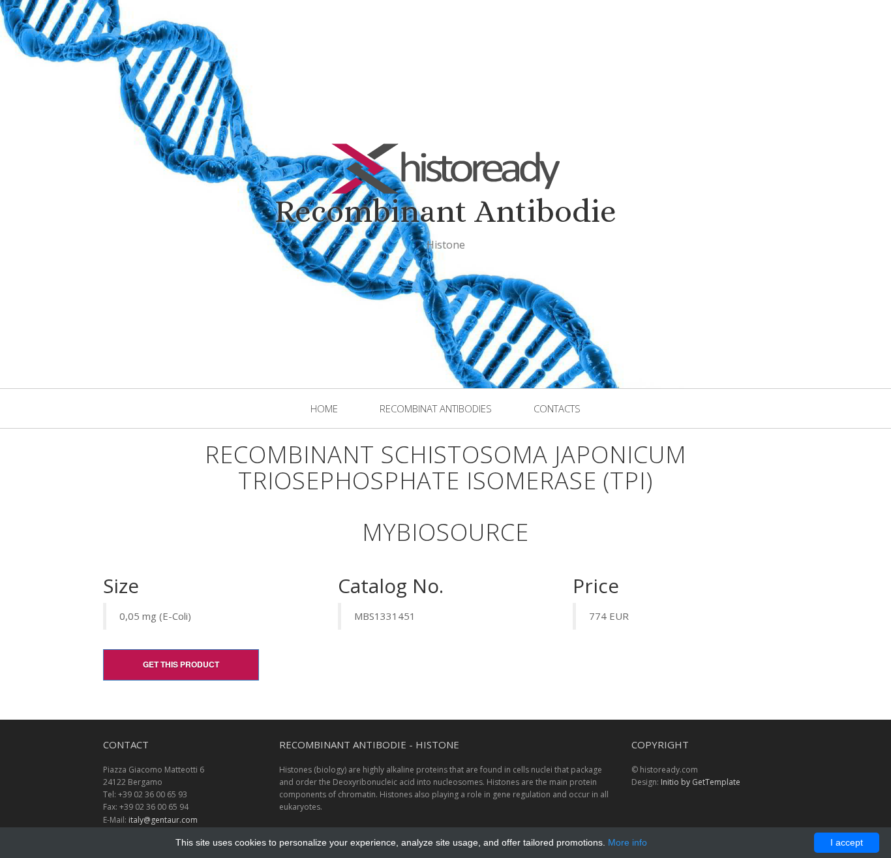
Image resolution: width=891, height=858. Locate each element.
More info (627, 842)
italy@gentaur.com (163, 819)
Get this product (181, 664)
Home (324, 408)
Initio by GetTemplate (700, 782)
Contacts (557, 408)
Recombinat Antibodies (436, 408)
